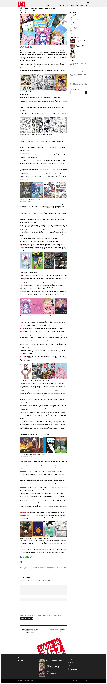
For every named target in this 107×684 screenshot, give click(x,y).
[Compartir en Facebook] (21, 47)
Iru (20, 244)
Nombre (22, 596)
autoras (28, 12)
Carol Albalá (22, 229)
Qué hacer (75, 27)
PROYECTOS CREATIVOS (51, 5)
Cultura (74, 17)
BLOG (81, 5)
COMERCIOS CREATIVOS (21, 663)
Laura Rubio (22, 390)
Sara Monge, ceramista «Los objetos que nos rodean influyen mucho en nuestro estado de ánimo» (77, 67)
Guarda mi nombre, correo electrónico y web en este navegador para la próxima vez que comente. (40, 615)
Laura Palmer (22, 217)
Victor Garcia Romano (24, 10)
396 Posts (74, 23)
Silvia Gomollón (23, 487)
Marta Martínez (23, 282)
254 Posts (74, 20)
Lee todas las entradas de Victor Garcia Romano (43, 568)
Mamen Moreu (23, 291)
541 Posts (74, 33)
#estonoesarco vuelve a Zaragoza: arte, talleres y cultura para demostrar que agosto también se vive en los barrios (78, 84)
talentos (50, 12)
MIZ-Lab (74, 24)
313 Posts (74, 28)
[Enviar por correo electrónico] (31, 47)
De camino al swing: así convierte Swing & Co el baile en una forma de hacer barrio (53, 673)
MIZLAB (77, 5)
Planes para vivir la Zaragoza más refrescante (77, 77)
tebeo (53, 12)
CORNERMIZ (72, 5)
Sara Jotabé (22, 397)
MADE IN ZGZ (65, 5)
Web (21, 608)
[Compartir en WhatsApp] (26, 47)
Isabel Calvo (22, 328)
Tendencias (75, 32)
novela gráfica (39, 12)
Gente (74, 22)
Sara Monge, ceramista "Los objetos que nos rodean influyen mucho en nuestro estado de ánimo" (53, 667)
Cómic (32, 12)
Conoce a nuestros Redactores (75, 8)
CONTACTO (86, 5)
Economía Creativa (77, 19)
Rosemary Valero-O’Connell (25, 335)
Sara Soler (22, 412)
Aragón (25, 12)
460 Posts (74, 18)
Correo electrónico (24, 602)
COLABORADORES (21, 667)
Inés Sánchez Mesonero (24, 512)
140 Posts (74, 15)
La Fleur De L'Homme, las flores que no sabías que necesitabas (54, 661)
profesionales (45, 12)
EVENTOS (59, 5)
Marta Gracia (22, 356)
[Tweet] (23, 47)
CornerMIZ (75, 14)
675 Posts (74, 31)
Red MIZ (74, 30)
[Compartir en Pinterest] (28, 47)
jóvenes (35, 12)
